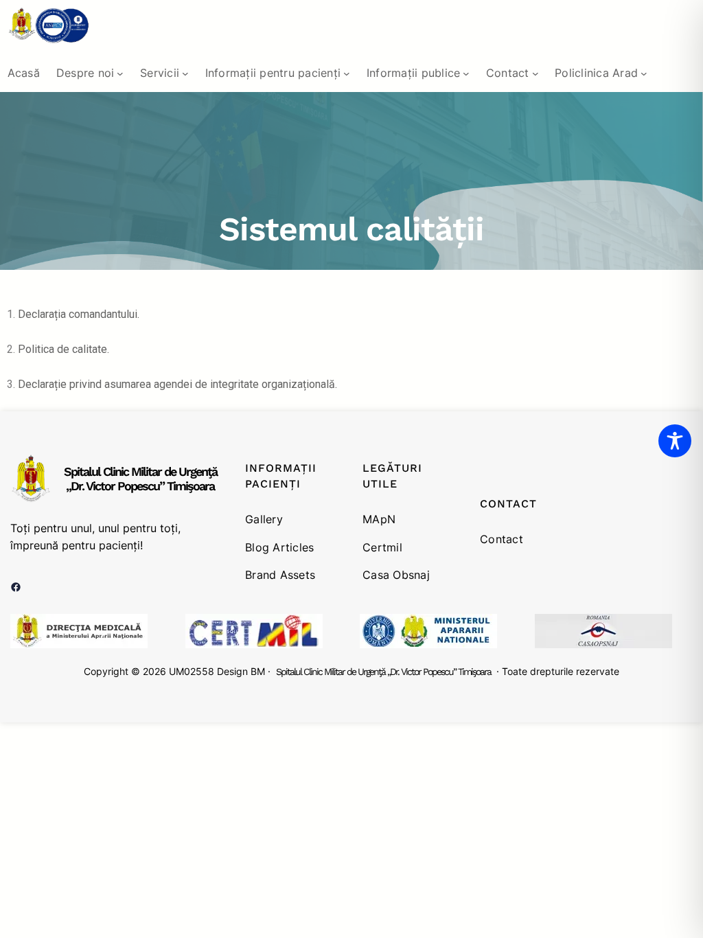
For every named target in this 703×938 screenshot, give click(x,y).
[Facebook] (15, 587)
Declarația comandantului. (78, 314)
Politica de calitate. (63, 349)
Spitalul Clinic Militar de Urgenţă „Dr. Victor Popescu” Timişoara (140, 479)
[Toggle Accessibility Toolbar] (675, 441)
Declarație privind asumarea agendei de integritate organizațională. (177, 384)
